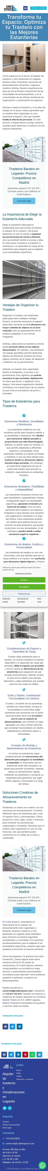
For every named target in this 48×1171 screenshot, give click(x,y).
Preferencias (24, 594)
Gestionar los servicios (23, 573)
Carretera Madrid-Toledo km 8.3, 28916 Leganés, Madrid (24, 1000)
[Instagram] (10, 1108)
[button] (25, 8)
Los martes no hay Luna (31, 1169)
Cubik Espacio (13, 922)
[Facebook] (5, 1108)
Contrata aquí (24, 201)
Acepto (24, 580)
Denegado (24, 587)
